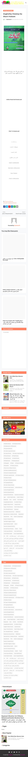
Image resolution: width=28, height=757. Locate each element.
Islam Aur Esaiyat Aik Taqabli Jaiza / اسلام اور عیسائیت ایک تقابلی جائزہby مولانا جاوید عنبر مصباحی (13, 322)
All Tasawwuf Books (8, 482)
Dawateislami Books (8, 502)
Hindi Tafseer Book (18, 507)
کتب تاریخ (6, 548)
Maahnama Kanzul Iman (9, 511)
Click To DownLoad (14, 131)
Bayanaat (6, 499)
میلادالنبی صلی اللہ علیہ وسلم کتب (11, 553)
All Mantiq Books (15, 460)
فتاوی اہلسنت (21, 541)
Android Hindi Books (8, 494)
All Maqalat (6, 463)
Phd (11, 516)
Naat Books (6, 516)
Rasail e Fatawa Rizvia (8, 519)
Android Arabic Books (9, 487)
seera (16, 524)
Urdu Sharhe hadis (8, 533)
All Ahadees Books (16, 443)
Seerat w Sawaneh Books (9, 526)
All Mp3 (12, 463)
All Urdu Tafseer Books (9, 485)
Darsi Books (20, 499)
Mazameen (21, 514)
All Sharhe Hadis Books (9, 475)
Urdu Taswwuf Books (18, 533)
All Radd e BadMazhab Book (9, 203)
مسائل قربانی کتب (19, 548)
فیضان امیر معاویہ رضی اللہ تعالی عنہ (11, 543)
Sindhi (16, 528)
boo (10, 499)
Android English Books (9, 490)
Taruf (20, 528)
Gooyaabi (22, 754)
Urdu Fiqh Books (18, 531)
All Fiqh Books (15, 456)
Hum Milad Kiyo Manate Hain (16, 377)
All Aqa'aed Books (9, 201)
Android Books (18, 487)
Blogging (10, 754)
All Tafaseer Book (19, 475)
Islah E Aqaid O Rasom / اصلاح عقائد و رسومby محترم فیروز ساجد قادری (12, 290)
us (4, 536)
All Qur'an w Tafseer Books (10, 468)
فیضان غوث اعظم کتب (18, 545)
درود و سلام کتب (13, 536)
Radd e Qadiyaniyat (18, 516)
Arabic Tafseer (20, 497)
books (14, 499)
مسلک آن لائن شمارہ (8, 550)
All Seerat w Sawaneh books (10, 473)
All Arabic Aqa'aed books (9, 451)
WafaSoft (9, 19)
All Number (6, 465)
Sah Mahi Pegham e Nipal (9, 521)
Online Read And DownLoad (14, 99)
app (5, 497)
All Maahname (7, 460)
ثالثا (7, 536)
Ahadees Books (7, 443)
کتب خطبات (11, 548)
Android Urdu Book (19, 494)
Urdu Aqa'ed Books (8, 531)
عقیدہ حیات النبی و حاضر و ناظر (10, 541)
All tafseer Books (7, 477)
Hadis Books (17, 504)
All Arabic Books (7, 453)
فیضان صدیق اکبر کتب (8, 545)
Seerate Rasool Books (8, 528)
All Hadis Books (7, 458)
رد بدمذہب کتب (21, 536)
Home (3, 729)
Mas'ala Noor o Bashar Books (10, 514)
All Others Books (14, 465)
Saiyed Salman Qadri (8, 524)
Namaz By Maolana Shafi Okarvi (16, 385)
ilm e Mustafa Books (8, 509)
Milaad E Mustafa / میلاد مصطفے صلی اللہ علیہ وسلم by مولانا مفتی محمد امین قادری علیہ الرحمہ (17, 396)
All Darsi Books (7, 456)
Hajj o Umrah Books (8, 507)
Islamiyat (16, 509)
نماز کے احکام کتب (7, 555)
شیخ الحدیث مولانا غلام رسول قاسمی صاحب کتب (13, 538)
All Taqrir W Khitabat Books (10, 480)
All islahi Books (15, 458)
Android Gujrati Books (9, 492)
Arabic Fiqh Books (11, 497)
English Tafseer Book (8, 504)
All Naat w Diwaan (19, 463)
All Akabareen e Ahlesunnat (10, 446)
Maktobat (18, 511)
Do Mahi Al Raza (17, 502)
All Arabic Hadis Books (18, 453)
